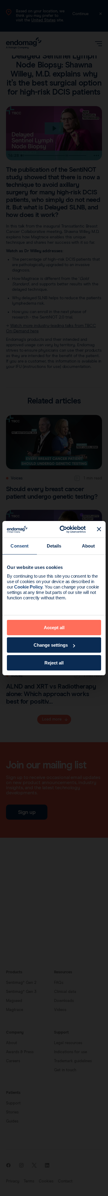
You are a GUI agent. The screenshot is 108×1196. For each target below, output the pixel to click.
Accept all (54, 627)
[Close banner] (99, 529)
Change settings (51, 645)
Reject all (54, 662)
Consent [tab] (19, 545)
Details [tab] (54, 545)
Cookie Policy (28, 586)
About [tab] (88, 545)
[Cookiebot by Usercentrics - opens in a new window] (63, 529)
